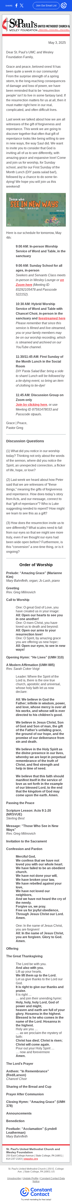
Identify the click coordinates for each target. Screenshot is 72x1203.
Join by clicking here (31, 404)
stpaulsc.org (31, 1158)
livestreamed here (51, 318)
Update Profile (30, 1178)
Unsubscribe (14, 1178)
